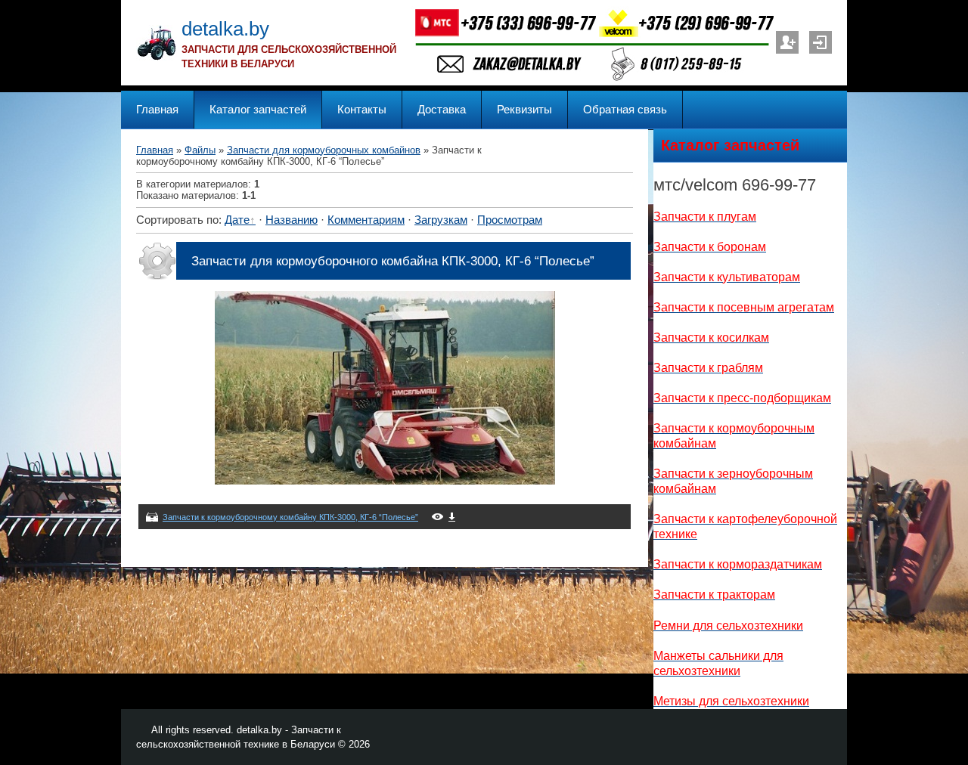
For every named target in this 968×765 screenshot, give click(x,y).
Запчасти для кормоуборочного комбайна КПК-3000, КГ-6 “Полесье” (392, 260)
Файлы (200, 150)
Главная (154, 150)
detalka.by (225, 28)
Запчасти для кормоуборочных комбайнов (323, 150)
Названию (291, 220)
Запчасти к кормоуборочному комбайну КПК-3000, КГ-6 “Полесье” (290, 517)
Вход (820, 42)
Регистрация (787, 42)
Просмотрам (509, 220)
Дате (237, 220)
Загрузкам (440, 220)
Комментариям (366, 220)
